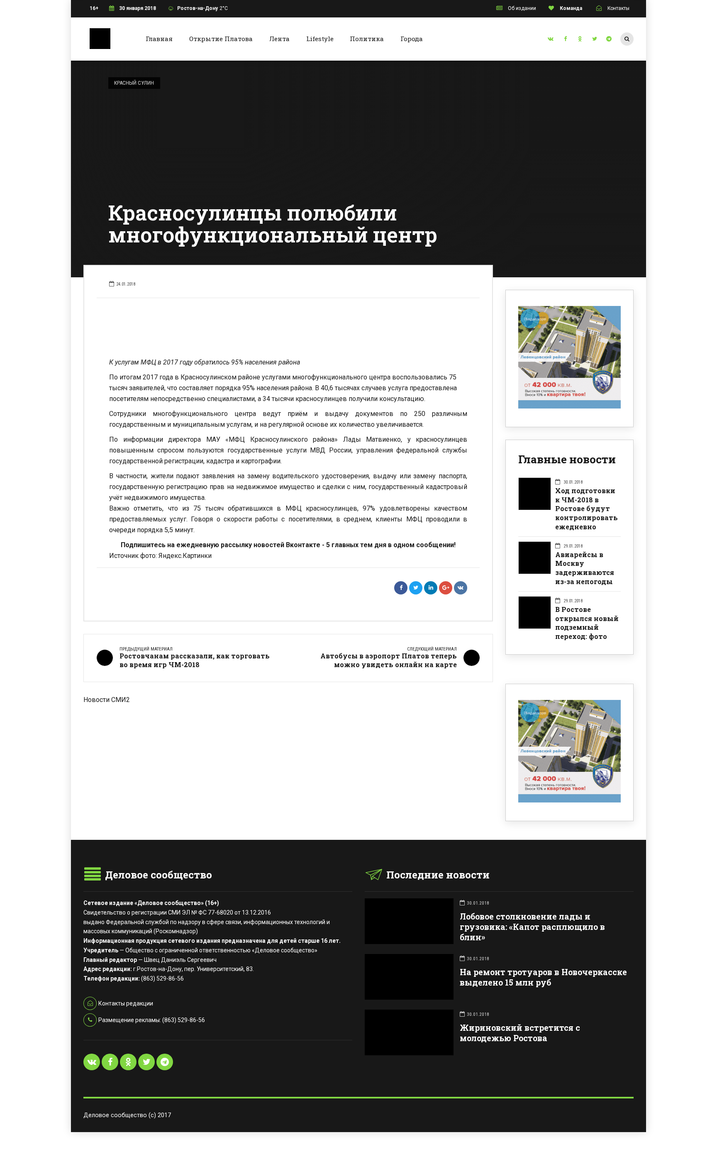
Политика (367, 38)
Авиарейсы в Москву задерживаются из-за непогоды (584, 568)
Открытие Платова (221, 38)
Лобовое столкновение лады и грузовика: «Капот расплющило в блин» (532, 926)
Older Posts (288, 748)
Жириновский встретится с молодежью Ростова (520, 1032)
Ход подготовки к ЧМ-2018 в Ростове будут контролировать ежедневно (586, 508)
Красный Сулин (134, 83)
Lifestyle (320, 38)
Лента (279, 38)
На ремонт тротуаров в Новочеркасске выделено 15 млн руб (543, 977)
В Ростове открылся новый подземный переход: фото (587, 623)
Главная (159, 38)
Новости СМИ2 (106, 700)
